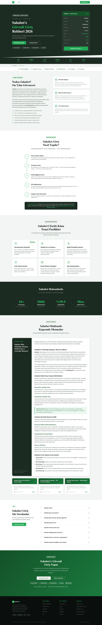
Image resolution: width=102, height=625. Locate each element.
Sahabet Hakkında (47, 604)
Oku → (33, 492)
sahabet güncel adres (81, 606)
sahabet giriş (79, 604)
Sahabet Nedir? (33, 43)
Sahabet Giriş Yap (19, 43)
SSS (78, 2)
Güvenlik (61, 609)
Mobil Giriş (62, 611)
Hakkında (51, 2)
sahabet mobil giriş (80, 611)
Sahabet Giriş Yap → (76, 48)
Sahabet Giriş (46, 606)
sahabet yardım (80, 614)
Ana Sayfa (14, 65)
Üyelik (60, 606)
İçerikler (61, 614)
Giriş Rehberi (58, 2)
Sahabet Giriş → (85, 2)
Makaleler (72, 2)
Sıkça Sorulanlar (58, 578)
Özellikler (66, 2)
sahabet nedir (79, 609)
